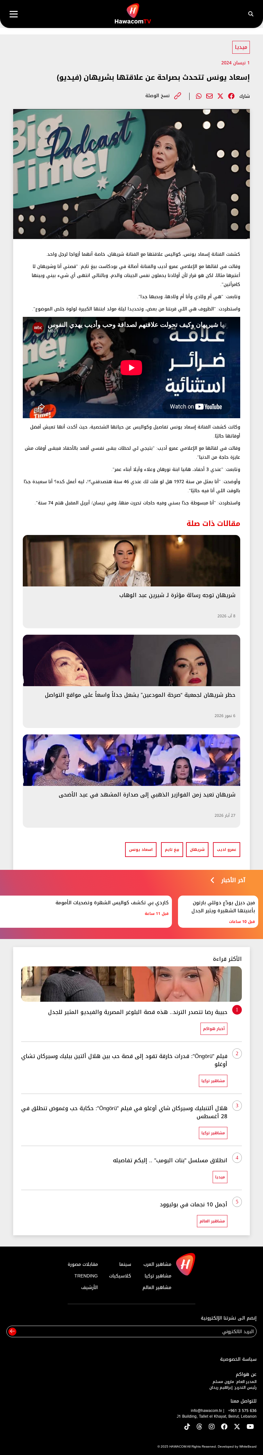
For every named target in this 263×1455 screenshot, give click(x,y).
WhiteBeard (248, 1446)
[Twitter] (220, 96)
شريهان (197, 849)
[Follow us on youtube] (250, 1427)
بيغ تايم (172, 849)
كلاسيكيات (120, 1276)
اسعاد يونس (141, 849)
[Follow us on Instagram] (212, 1427)
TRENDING (86, 1276)
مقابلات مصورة (83, 1264)
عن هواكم (246, 1374)
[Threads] (199, 1427)
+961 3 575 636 (242, 1410)
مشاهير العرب (157, 1264)
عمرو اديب (226, 849)
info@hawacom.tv (206, 1410)
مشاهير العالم (156, 1287)
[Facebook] (231, 96)
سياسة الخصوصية (238, 1359)
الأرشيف (89, 1287)
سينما (125, 1264)
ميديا (241, 47)
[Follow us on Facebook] (224, 1427)
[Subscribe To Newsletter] (12, 1332)
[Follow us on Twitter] (237, 1427)
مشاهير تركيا (158, 1276)
